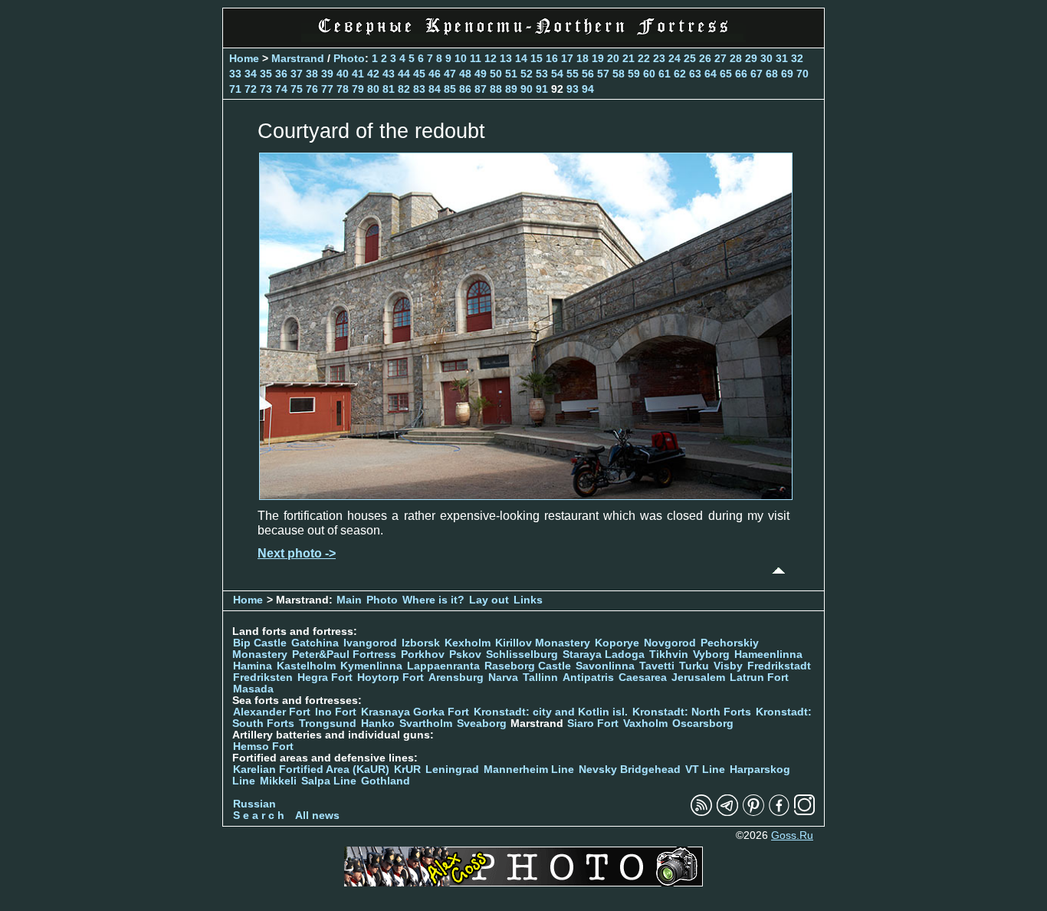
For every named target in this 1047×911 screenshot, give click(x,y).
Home (244, 58)
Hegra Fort (325, 677)
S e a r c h (258, 815)
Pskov (465, 654)
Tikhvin (668, 654)
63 (695, 73)
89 (511, 89)
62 (680, 73)
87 (480, 89)
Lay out (489, 600)
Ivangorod (370, 643)
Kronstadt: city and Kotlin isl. (551, 712)
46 (434, 73)
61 (664, 73)
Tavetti (656, 666)
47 (450, 73)
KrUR (407, 769)
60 (649, 73)
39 (327, 73)
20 (613, 58)
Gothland (385, 781)
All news (317, 815)
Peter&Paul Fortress (344, 654)
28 (736, 58)
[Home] (523, 37)
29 (751, 58)
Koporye (617, 643)
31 (782, 58)
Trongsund (327, 723)
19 (598, 58)
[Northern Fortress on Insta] (805, 812)
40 (342, 73)
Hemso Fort (263, 746)
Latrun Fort (759, 677)
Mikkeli (278, 781)
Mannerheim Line (529, 769)
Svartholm (425, 723)
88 (496, 89)
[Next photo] (526, 495)
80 (373, 89)
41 (358, 73)
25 (690, 58)
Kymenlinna (371, 666)
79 (358, 89)
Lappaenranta (443, 666)
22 (644, 58)
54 (557, 73)
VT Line (705, 769)
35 (266, 73)
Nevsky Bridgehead (630, 769)
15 (536, 58)
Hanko (378, 723)
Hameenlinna (768, 654)
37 (296, 73)
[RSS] (701, 812)
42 (373, 73)
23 (659, 58)
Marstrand (297, 58)
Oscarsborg (703, 723)
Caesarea (643, 677)
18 (582, 58)
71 (235, 89)
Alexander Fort (271, 712)
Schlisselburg (522, 654)
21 (628, 58)
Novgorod (670, 643)
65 (726, 73)
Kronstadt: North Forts (693, 712)
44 (404, 73)
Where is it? (433, 600)
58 (618, 73)
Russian (254, 804)
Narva (503, 677)
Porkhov (423, 654)
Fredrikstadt (779, 666)
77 (327, 89)
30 (766, 58)
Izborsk (421, 643)
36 (281, 73)
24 (674, 58)
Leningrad (452, 769)
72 (251, 89)
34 (251, 73)
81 (388, 89)
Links (528, 600)
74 (281, 89)
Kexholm (468, 643)
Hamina (252, 666)
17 (567, 58)
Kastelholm (306, 666)
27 (720, 58)
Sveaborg (482, 723)
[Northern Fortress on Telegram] (727, 812)
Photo (349, 58)
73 (266, 89)
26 (705, 58)
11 (475, 58)
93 (572, 89)
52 (526, 73)
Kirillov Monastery (542, 643)
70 (802, 73)
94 (588, 89)
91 (542, 89)
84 (434, 89)
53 (542, 73)
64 (710, 73)
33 (235, 73)
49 (480, 73)
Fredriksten (263, 677)
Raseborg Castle (527, 666)
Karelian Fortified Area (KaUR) (311, 769)
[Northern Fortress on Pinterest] (753, 812)
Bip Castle (260, 643)
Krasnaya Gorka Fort (415, 712)
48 (465, 73)
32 (797, 58)
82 (404, 89)
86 (465, 89)
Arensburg (456, 677)
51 (511, 73)
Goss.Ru (792, 835)
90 (526, 89)
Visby (728, 666)
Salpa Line (328, 781)
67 (756, 73)
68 (772, 73)
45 (419, 73)
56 (588, 73)
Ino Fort (335, 712)
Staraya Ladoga (604, 654)
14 (521, 58)
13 (506, 58)
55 (572, 73)
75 (296, 89)
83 (419, 89)
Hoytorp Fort (390, 677)
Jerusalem (698, 677)
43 (388, 73)
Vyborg (711, 654)
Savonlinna (605, 666)
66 (741, 73)
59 (634, 73)
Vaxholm (645, 723)
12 (490, 58)
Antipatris (588, 677)
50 (496, 73)
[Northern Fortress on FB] (779, 812)
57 (603, 73)
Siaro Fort (593, 723)
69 (787, 73)
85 (450, 89)
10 (461, 58)
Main (349, 600)
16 (552, 58)
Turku (694, 666)
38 (312, 73)
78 (342, 89)
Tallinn (540, 677)
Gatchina (315, 643)
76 (312, 89)
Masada (253, 689)
